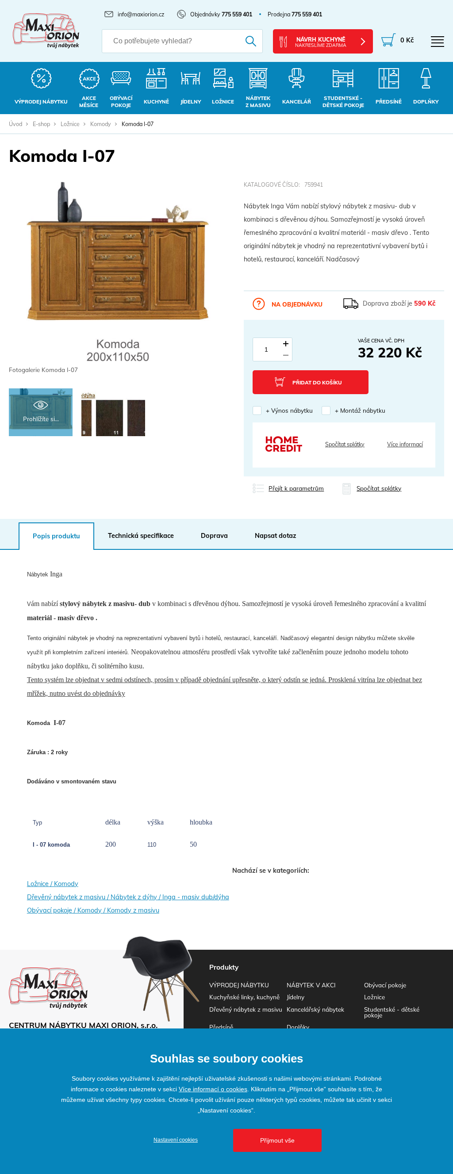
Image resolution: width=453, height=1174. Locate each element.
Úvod (15, 123)
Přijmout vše (277, 1140)
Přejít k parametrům (296, 488)
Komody (100, 123)
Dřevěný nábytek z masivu (245, 1009)
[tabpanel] (117, 278)
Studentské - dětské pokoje (391, 1012)
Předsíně (221, 1027)
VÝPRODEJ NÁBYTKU (239, 985)
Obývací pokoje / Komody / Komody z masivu (93, 910)
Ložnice (70, 123)
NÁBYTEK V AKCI (311, 985)
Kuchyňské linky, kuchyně (244, 997)
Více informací (405, 444)
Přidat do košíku (317, 382)
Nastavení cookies (176, 1140)
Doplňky (298, 1027)
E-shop (41, 123)
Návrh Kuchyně (320, 42)
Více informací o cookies (213, 1089)
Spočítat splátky (345, 444)
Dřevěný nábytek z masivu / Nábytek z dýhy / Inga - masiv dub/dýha (128, 897)
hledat (246, 41)
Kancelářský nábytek (315, 1009)
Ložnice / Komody (52, 884)
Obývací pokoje (385, 985)
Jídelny (295, 997)
